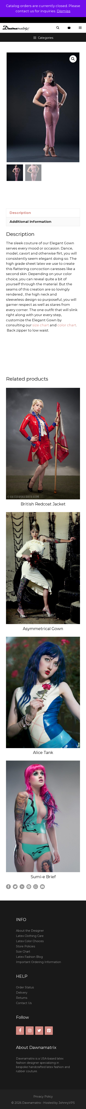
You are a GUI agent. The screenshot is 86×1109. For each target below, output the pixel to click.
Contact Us (24, 1003)
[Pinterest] (49, 1030)
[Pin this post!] (28, 888)
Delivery (21, 992)
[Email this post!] (42, 888)
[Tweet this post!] (15, 888)
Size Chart (23, 951)
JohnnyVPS (67, 1103)
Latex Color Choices (30, 941)
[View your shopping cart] (69, 28)
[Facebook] (20, 1030)
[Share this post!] (8, 888)
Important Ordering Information (38, 962)
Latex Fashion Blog (29, 957)
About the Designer (30, 930)
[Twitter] (39, 1030)
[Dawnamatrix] (17, 28)
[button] (73, 59)
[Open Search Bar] (58, 28)
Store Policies (25, 946)
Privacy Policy (43, 1096)
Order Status (25, 987)
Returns (21, 998)
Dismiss (63, 11)
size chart (41, 325)
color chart (66, 325)
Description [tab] (20, 213)
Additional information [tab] (30, 222)
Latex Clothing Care (30, 936)
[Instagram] (30, 1030)
